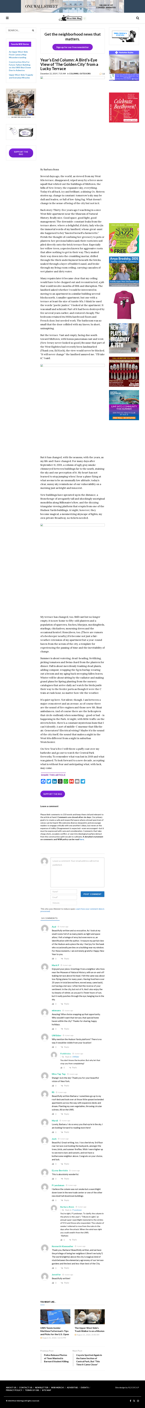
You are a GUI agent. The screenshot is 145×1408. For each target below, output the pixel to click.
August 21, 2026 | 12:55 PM (54, 1338)
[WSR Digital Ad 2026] (124, 371)
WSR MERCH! (57, 1387)
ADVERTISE (72, 1387)
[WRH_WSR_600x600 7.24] (124, 65)
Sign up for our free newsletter (72, 47)
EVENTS (85, 1387)
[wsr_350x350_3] (124, 107)
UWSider (75, 1057)
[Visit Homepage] (72, 18)
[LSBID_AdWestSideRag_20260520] (124, 238)
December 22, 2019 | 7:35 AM (53, 73)
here (82, 839)
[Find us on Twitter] (134, 1400)
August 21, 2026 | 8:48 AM (87, 1335)
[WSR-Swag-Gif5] (124, 304)
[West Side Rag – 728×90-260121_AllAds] (72, 6)
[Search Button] (137, 18)
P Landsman (77, 1210)
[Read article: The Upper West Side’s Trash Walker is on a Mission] (90, 1316)
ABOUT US (11, 1387)
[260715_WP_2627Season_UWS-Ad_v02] (124, 338)
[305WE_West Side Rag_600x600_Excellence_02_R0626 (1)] (21, 103)
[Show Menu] (7, 18)
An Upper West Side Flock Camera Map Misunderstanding (18, 54)
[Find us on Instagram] (138, 1401)
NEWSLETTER (41, 1387)
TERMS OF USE (32, 1390)
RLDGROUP (133, 1387)
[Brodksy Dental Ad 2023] (124, 271)
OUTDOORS (85, 73)
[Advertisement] (127, 176)
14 (103, 73)
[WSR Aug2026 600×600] (124, 405)
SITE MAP (46, 1390)
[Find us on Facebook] (130, 1401)
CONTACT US (25, 1387)
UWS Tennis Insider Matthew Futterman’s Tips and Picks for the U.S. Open (54, 1331)
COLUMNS (74, 73)
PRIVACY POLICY (14, 1390)
